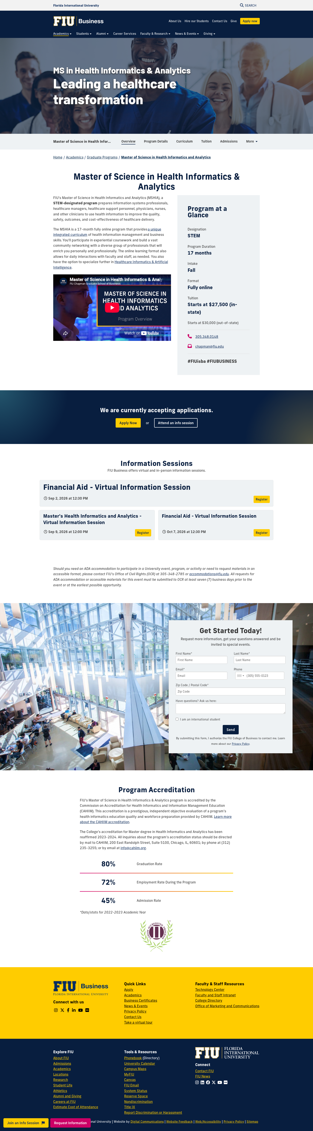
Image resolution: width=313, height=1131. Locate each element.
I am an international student (200, 719)
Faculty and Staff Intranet (215, 995)
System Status (135, 1091)
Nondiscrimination (138, 1101)
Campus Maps (135, 1069)
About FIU (61, 1058)
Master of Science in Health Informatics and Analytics (85, 141)
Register (262, 499)
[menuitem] (62, 34)
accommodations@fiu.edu (209, 574)
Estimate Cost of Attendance (75, 1107)
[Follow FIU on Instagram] (198, 1082)
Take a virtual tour (138, 1022)
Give (234, 21)
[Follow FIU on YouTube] (220, 1082)
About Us (175, 21)
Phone (238, 669)
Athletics (60, 1091)
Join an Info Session (23, 1123)
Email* (180, 669)
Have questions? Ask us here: (196, 701)
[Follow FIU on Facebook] (209, 1082)
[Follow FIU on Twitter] (214, 1082)
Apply (128, 989)
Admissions (62, 1063)
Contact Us (219, 21)
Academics (74, 157)
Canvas (130, 1080)
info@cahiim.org (133, 848)
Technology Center (209, 989)
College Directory (208, 1000)
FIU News (202, 1076)
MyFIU (129, 1074)
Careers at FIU (64, 1101)
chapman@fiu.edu (209, 346)
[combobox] (240, 675)
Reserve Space (136, 1096)
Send (231, 730)
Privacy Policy (240, 743)
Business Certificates (140, 1000)
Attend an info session (176, 423)
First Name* (184, 654)
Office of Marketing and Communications (227, 1006)
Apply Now (128, 423)
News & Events (136, 1006)
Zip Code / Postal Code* (192, 685)
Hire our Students (197, 21)
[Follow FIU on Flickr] (226, 1082)
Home (57, 157)
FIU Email (131, 1085)
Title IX (129, 1107)
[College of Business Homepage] (78, 21)
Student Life (62, 1085)
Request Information (70, 1123)
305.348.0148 (206, 336)
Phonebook (133, 1058)
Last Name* (242, 654)
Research (60, 1080)
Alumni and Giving (67, 1096)
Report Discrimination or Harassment (153, 1112)
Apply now (250, 21)
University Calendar (139, 1063)
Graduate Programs (102, 157)
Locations (60, 1074)
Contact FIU (204, 1071)
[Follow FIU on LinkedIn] (203, 1082)
